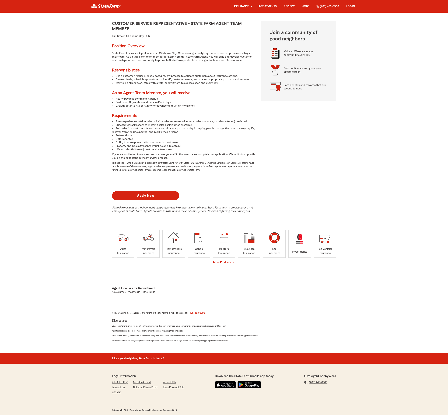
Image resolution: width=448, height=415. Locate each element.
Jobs (305, 6)
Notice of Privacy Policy (145, 387)
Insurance (241, 6)
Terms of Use (118, 387)
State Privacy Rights (173, 387)
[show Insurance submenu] (250, 6)
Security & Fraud (142, 382)
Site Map (116, 392)
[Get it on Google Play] (249, 384)
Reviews (289, 6)
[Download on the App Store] (225, 384)
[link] (106, 6)
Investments (267, 6)
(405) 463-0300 (329, 6)
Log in (350, 6)
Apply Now (145, 195)
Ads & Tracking (120, 382)
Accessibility (169, 382)
